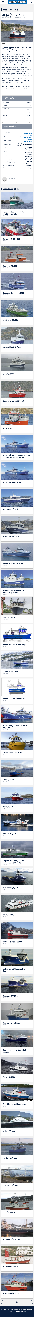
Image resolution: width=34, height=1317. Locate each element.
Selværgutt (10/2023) (11, 239)
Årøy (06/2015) (8, 915)
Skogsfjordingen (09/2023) (13, 293)
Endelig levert (8, 779)
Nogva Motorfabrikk (28, 133)
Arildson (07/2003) (10, 1266)
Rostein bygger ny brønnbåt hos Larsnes (16, 1051)
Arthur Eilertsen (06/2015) (13, 942)
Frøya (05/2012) (9, 1077)
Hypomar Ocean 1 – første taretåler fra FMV (13, 213)
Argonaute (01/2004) (11, 1239)
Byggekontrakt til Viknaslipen (15, 644)
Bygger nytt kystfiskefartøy (14, 698)
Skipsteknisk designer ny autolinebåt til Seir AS (13, 862)
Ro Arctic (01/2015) (10, 996)
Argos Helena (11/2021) (12, 482)
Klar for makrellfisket (11, 1023)
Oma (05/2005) (9, 1212)
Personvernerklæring (20, 1312)
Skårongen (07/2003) (11, 1293)
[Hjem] (17, 2)
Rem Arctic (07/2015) (11, 888)
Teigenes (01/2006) (10, 1185)
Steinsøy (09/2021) (10, 509)
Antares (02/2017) (10, 833)
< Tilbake (17, 1302)
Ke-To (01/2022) (9, 428)
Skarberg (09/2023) (10, 266)
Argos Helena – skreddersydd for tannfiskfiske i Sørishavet (16, 456)
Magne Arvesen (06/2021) (13, 563)
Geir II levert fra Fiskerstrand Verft (15, 1105)
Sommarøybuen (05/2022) (13, 401)
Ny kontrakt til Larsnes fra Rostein (14, 970)
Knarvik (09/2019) (10, 617)
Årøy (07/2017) (8, 806)
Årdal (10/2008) (9, 1131)
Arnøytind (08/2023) (11, 320)
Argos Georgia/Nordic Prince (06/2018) (15, 726)
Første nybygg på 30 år (12, 752)
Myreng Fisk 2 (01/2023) (12, 347)
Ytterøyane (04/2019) (11, 671)
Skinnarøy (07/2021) (11, 536)
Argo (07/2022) (8, 374)
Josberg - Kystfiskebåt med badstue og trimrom (14, 591)
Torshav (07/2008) (10, 1158)
